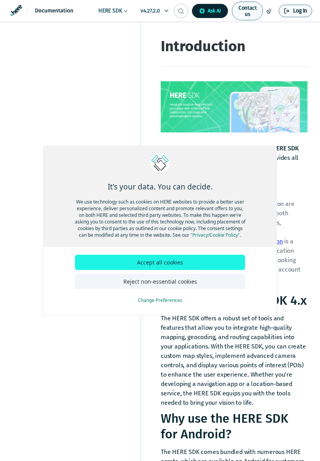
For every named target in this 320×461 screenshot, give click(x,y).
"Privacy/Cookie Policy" (215, 235)
